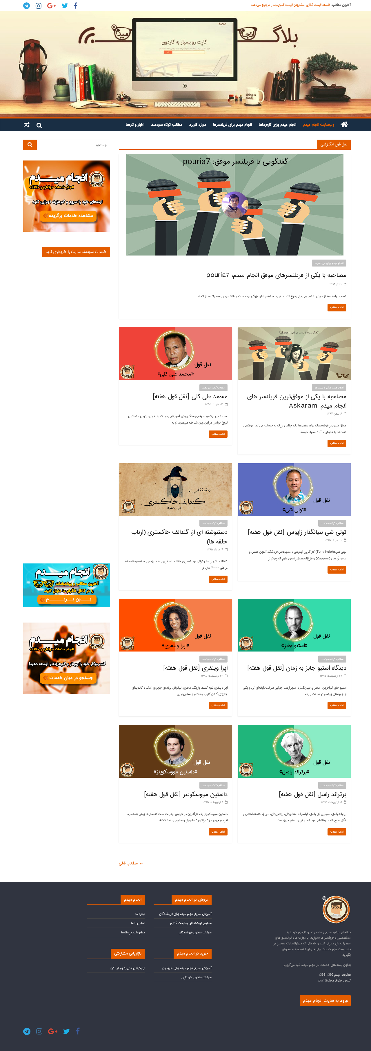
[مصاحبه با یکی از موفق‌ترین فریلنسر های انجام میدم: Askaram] (294, 330)
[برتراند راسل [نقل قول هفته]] (294, 728)
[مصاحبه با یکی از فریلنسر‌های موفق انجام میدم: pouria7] (234, 157)
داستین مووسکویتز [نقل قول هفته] (186, 794)
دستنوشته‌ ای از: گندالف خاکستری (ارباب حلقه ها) (179, 536)
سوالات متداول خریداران (196, 977)
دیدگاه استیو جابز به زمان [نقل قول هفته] (296, 668)
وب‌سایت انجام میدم (318, 124)
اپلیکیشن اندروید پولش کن (127, 968)
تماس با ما (138, 923)
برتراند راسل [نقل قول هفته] (312, 794)
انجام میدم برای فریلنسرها (232, 124)
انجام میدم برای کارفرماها (277, 124)
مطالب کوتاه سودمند (166, 124)
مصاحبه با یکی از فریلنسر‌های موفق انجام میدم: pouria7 (276, 275)
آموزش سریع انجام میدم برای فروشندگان (185, 914)
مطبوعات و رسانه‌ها (133, 932)
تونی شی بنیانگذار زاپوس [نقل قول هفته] (297, 532)
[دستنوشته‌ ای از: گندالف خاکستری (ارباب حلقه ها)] (175, 466)
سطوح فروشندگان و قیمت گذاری (191, 923)
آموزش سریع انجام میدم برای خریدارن (187, 968)
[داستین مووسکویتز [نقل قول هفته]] (175, 728)
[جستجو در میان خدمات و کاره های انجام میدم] (66, 625)
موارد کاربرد (197, 124)
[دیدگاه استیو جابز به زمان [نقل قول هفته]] (294, 601)
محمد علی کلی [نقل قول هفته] (190, 396)
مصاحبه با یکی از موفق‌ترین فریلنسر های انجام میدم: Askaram (296, 401)
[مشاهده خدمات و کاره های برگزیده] (66, 163)
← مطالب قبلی (131, 863)
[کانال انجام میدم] (66, 566)
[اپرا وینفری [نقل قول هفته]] (175, 601)
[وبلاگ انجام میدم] (185, 64)
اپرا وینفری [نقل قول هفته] (195, 668)
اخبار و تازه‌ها (135, 124)
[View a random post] (26, 124)
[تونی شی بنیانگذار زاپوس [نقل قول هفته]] (294, 466)
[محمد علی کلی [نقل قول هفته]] (175, 330)
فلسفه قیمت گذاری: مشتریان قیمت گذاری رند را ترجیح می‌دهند (290, 5)
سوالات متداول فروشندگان (195, 932)
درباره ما (140, 914)
